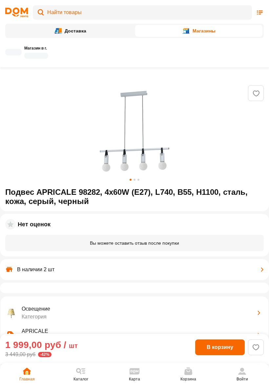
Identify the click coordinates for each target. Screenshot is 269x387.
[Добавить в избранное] (256, 93)
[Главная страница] (16, 12)
